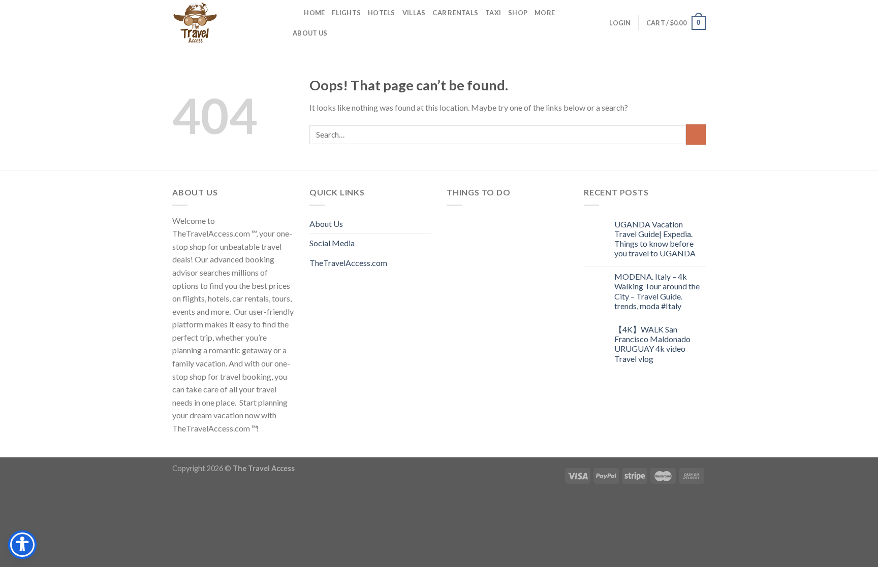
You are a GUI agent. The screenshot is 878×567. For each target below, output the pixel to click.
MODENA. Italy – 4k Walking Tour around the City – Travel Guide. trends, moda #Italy (657, 291)
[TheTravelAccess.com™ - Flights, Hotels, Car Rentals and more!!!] (223, 23)
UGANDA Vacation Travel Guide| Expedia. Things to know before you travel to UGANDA (655, 238)
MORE (545, 13)
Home (314, 13)
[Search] (293, 12)
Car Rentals (455, 13)
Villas (414, 13)
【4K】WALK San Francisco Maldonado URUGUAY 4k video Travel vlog (652, 343)
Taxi (493, 13)
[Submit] (696, 134)
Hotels (381, 13)
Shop (517, 13)
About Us (310, 33)
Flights (346, 13)
